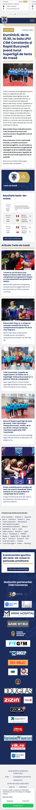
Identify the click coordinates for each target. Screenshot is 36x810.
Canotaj (11, 519)
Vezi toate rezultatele (12, 238)
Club (28, 519)
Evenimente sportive (22, 777)
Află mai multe (7, 797)
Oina (4, 534)
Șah (3, 538)
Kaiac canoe (7, 531)
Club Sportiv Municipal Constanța (18, 772)
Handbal (5, 2)
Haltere (25, 526)
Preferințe (25, 801)
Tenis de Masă (10, 185)
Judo (20, 529)
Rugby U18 (14, 536)
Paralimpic (13, 534)
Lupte (26, 531)
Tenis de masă (27, 30)
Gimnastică (22, 522)
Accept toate (18, 806)
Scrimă (20, 538)
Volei (19, 543)
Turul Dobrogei (8, 543)
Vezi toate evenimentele (18, 569)
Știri (7, 777)
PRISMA (23, 534)
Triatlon (20, 541)
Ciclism (20, 519)
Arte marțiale (7, 517)
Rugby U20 (25, 536)
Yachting (27, 543)
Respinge (10, 801)
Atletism (18, 517)
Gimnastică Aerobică (10, 524)
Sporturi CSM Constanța (18, 783)
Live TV (12, 787)
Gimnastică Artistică (10, 526)
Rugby (4, 536)
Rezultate (18, 780)
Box (3, 519)
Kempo (18, 531)
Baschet (28, 517)
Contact (23, 787)
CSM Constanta (8, 522)
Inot (13, 529)
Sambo (11, 538)
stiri (27, 538)
